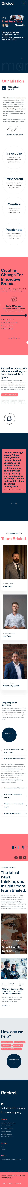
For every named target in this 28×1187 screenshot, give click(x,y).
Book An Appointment (10, 394)
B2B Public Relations (7, 1042)
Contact (3, 1149)
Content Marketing (6, 1045)
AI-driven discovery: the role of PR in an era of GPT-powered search (12, 991)
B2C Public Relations (19, 1042)
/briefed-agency (12, 1112)
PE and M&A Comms (7, 1137)
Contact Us (18, 1183)
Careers (10, 1183)
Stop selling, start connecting (12, 949)
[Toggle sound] (20, 857)
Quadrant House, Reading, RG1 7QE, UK (12, 1159)
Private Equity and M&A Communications (11, 1048)
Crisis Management (17, 1045)
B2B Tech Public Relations (8, 1123)
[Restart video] (24, 857)
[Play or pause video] (16, 857)
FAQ (2, 1146)
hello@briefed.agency (13, 1108)
